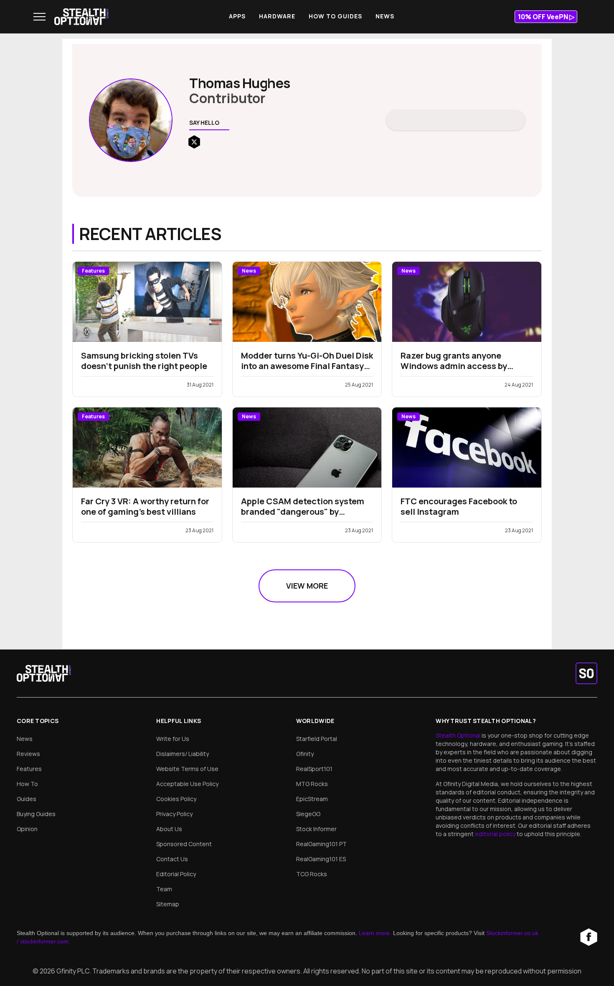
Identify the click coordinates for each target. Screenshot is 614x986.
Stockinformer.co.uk (512, 933)
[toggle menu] (39, 16)
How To (27, 784)
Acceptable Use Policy (187, 784)
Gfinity (305, 754)
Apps (237, 16)
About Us (169, 829)
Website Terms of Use (187, 769)
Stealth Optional (459, 735)
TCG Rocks (311, 874)
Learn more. (375, 933)
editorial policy (496, 834)
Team (164, 889)
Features (29, 769)
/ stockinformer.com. (43, 941)
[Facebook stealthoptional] (588, 937)
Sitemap (167, 904)
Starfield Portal (316, 739)
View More (307, 586)
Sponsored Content (184, 844)
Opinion (27, 829)
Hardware (277, 16)
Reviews (28, 754)
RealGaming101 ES (321, 859)
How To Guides (335, 16)
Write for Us (172, 739)
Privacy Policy (174, 814)
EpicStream (312, 799)
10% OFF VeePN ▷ (546, 16)
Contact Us (172, 859)
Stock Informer (316, 829)
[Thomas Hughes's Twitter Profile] (194, 142)
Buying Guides (36, 814)
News (385, 16)
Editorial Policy (176, 874)
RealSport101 (314, 769)
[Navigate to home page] (81, 16)
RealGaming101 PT (321, 844)
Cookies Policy (176, 799)
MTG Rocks (312, 784)
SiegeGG (308, 814)
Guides (26, 799)
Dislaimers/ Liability (182, 754)
